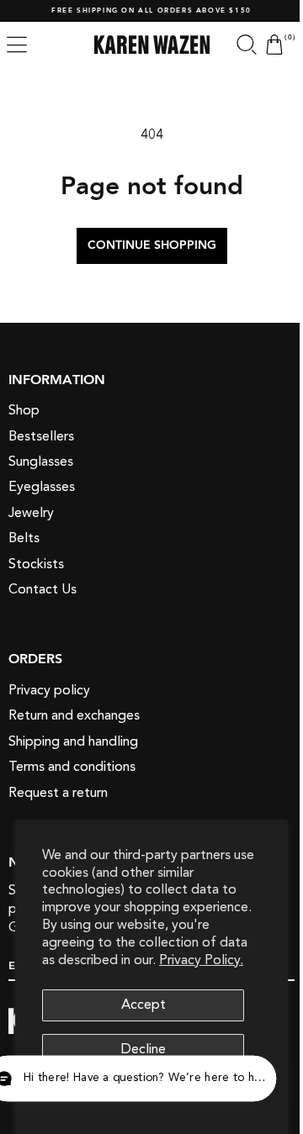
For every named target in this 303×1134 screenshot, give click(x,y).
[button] (17, 44)
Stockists (36, 564)
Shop (24, 410)
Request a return (58, 792)
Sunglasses (40, 461)
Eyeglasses (41, 486)
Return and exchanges (74, 715)
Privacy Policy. (201, 960)
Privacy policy (49, 690)
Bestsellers (41, 436)
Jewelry (31, 513)
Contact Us (42, 589)
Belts (24, 538)
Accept (143, 1004)
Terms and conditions (72, 766)
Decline (143, 1049)
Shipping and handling (73, 741)
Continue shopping (145, 245)
